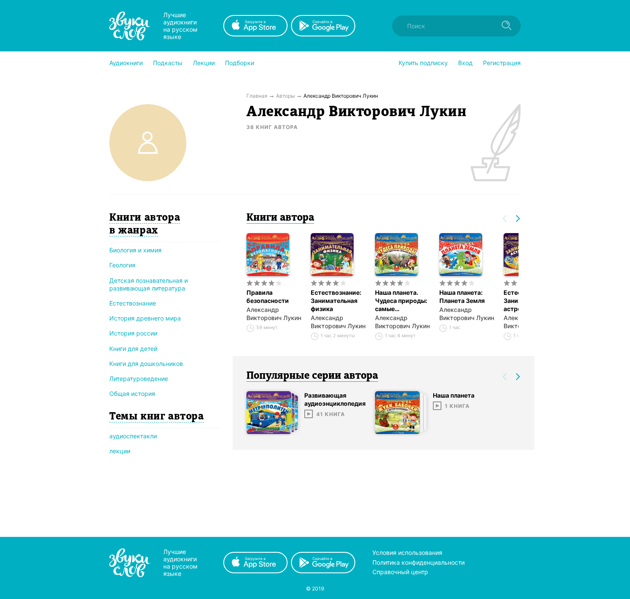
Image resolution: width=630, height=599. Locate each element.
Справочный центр (400, 571)
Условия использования (407, 552)
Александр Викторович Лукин (273, 313)
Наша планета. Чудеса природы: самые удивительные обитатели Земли (401, 301)
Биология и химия (135, 250)
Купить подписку (423, 62)
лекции (119, 451)
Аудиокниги (126, 62)
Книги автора (280, 218)
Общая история (132, 393)
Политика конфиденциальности (418, 562)
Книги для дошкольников (146, 363)
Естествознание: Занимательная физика (336, 300)
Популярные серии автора (312, 376)
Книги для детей (133, 348)
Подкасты (168, 62)
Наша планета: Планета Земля (462, 296)
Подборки (239, 62)
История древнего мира (145, 318)
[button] (126, 63)
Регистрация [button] (502, 62)
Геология (122, 265)
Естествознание (132, 303)
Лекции (204, 62)
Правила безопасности (267, 296)
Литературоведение (138, 378)
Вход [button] (465, 62)
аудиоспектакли (133, 436)
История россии (133, 333)
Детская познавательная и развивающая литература (148, 284)
